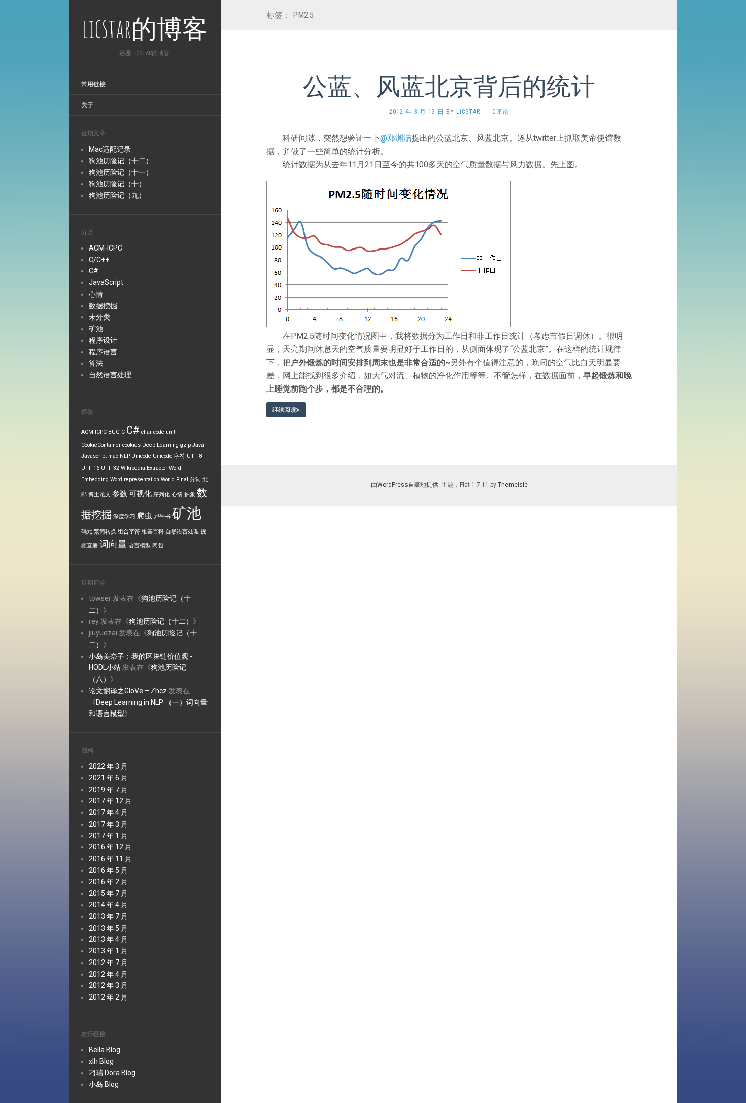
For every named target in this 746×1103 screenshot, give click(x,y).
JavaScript (106, 282)
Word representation (134, 479)
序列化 (161, 494)
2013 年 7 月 (108, 916)
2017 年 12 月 (110, 801)
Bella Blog (104, 1050)
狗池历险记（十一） (121, 172)
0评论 (500, 111)
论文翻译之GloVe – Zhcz (128, 691)
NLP (125, 456)
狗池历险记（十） (117, 184)
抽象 (189, 494)
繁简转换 (105, 531)
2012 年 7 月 (108, 962)
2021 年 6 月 (108, 778)
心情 (96, 294)
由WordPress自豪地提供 (404, 484)
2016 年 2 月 (108, 882)
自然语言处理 (110, 375)
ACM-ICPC (105, 248)
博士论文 (99, 494)
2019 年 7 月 (108, 790)
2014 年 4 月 (108, 905)
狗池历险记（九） (117, 195)
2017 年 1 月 (108, 836)
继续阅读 (284, 409)
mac (113, 456)
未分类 (99, 317)
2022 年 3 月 (108, 766)
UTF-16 (90, 468)
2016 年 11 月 (110, 859)
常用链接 (93, 84)
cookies (131, 445)
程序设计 (103, 340)
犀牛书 (162, 516)
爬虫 (144, 515)
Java (198, 445)
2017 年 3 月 (108, 824)
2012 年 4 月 (108, 974)
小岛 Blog (104, 1084)
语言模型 (139, 545)
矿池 (96, 329)
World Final (174, 479)
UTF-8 (194, 456)
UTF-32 (110, 468)
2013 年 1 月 (108, 951)
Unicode (141, 456)
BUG (114, 432)
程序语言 (103, 352)
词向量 (113, 544)
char (146, 432)
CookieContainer (101, 445)
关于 (87, 105)
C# (93, 271)
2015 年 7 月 (108, 893)
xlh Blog (101, 1061)
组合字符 (129, 531)
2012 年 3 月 (108, 985)
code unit (164, 432)
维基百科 (153, 531)
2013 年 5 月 (108, 928)
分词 (195, 479)
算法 (96, 363)
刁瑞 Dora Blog (112, 1073)
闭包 (157, 545)
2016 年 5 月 (108, 870)
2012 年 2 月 (108, 997)
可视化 (140, 494)
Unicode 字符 (169, 456)
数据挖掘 (103, 306)
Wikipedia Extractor (144, 468)
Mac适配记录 (110, 149)
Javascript (94, 456)
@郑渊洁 (396, 138)
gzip (185, 445)
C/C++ (99, 260)
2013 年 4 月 (108, 939)
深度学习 (124, 516)
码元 (86, 531)
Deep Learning (160, 445)
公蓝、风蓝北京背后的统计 (449, 85)
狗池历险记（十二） (121, 161)
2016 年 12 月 (110, 847)
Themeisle (513, 484)
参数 (119, 494)
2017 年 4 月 (108, 812)
